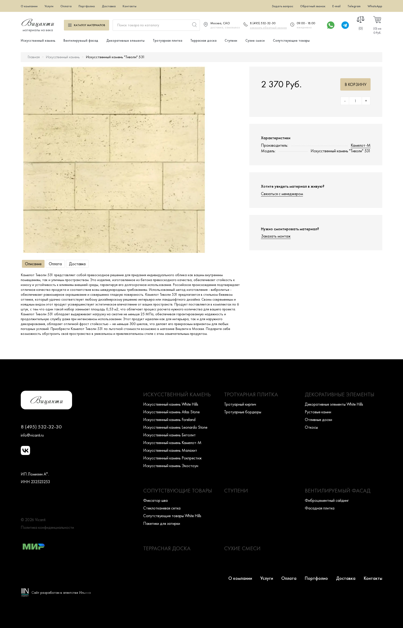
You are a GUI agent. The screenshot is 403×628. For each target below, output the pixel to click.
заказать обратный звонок (268, 27)
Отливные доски (318, 419)
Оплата (66, 6)
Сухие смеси (255, 40)
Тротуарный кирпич (240, 404)
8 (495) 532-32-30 (262, 23)
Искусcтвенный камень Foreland (169, 419)
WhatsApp (375, 6)
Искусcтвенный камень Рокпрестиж (172, 458)
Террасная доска (203, 40)
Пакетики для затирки (161, 523)
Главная (34, 56)
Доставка (109, 6)
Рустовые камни (318, 411)
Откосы (311, 427)
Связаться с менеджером (282, 193)
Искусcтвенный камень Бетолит (169, 435)
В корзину (355, 84)
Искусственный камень (38, 40)
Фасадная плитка (319, 508)
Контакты (129, 6)
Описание (33, 263)
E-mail (336, 6)
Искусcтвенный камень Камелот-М (172, 442)
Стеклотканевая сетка (162, 508)
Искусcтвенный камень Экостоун (170, 465)
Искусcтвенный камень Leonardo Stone (175, 427)
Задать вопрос (282, 6)
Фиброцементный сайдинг (327, 500)
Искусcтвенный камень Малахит (170, 450)
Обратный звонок (312, 6)
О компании (29, 6)
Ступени (231, 40)
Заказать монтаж (276, 236)
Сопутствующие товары (291, 40)
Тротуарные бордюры (242, 411)
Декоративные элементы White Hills (334, 404)
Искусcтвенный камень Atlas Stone (171, 411)
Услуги (49, 6)
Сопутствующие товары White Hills (172, 515)
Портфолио (87, 6)
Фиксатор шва (155, 500)
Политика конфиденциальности (47, 527)
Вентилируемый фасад (80, 40)
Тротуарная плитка (167, 40)
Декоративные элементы (125, 40)
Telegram (354, 6)
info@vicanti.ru (32, 435)
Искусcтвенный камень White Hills (170, 404)
